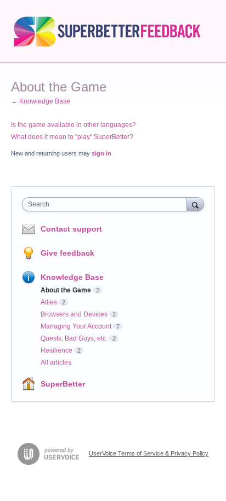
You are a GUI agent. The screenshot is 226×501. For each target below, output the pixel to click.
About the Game (66, 290)
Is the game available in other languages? (73, 125)
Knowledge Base (72, 277)
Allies (49, 302)
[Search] (195, 204)
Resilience (56, 350)
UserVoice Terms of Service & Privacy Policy (148, 453)
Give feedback (67, 253)
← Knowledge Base (40, 101)
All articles (56, 362)
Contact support (71, 229)
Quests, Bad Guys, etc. (74, 338)
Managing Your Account (76, 326)
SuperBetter (63, 383)
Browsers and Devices (74, 314)
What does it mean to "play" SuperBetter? (72, 137)
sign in (101, 153)
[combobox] (107, 204)
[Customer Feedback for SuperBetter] (113, 31)
